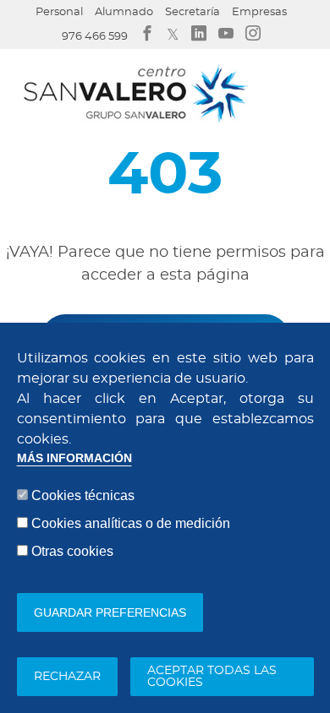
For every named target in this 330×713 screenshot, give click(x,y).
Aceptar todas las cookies (212, 677)
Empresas (259, 12)
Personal (59, 12)
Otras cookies (72, 551)
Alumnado (124, 12)
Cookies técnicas (83, 495)
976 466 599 (95, 36)
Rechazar (67, 677)
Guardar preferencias (110, 612)
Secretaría (192, 12)
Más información (74, 458)
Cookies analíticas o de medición (130, 523)
